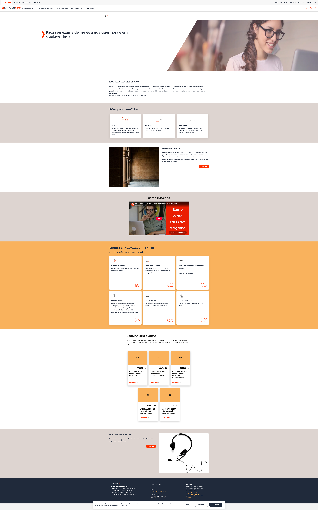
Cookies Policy (125, 505)
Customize (201, 505)
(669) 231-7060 (156, 484)
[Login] (314, 8)
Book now (133, 382)
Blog (276, 2)
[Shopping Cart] (310, 8)
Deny (188, 505)
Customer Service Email (159, 491)
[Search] (306, 8)
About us (301, 2)
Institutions (26, 2)
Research (293, 2)
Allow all (216, 505)
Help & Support (191, 493)
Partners (17, 2)
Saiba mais (204, 166)
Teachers (36, 2)
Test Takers (7, 2)
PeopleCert (284, 2)
